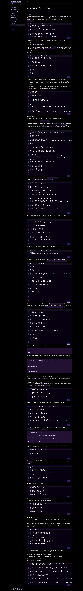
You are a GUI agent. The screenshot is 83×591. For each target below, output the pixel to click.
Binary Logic (13, 17)
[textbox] (51, 30)
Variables (13, 13)
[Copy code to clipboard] (70, 349)
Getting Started (14, 9)
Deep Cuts (13, 31)
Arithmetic (13, 15)
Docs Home (13, 7)
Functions (13, 23)
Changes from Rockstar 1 (16, 29)
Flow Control (13, 21)
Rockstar (18, 3)
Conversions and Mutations (16, 27)
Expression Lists (14, 19)
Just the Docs (18, 588)
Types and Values (14, 11)
